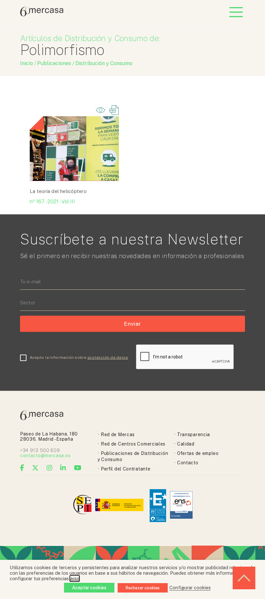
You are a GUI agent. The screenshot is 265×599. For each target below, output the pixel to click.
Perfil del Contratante (125, 468)
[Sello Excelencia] (158, 505)
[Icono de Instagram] (50, 468)
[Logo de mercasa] (83, 505)
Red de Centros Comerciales (133, 443)
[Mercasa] (41, 15)
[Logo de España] (120, 505)
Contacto (187, 462)
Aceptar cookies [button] (89, 587)
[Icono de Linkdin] (63, 468)
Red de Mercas (118, 434)
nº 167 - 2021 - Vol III (52, 201)
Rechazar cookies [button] (143, 587)
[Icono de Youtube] (78, 468)
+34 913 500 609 (40, 450)
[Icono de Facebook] (22, 468)
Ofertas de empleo (198, 453)
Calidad (186, 443)
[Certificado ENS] (181, 505)
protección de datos (108, 357)
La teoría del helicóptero (58, 191)
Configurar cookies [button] (190, 587)
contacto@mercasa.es (45, 455)
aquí (74, 578)
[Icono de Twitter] (35, 468)
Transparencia (193, 434)
